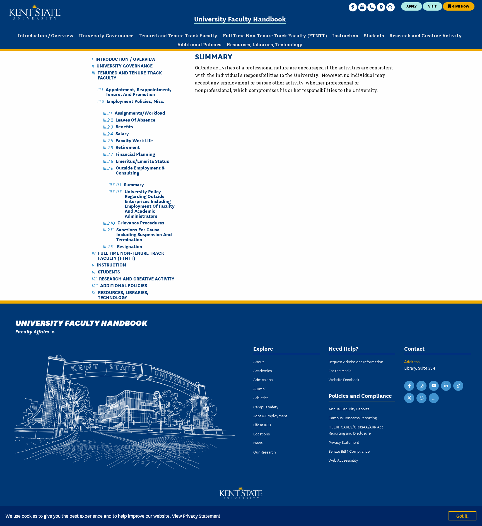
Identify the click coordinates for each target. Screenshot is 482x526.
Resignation (129, 246)
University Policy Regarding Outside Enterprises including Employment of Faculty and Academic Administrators (150, 203)
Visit (432, 6)
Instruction (111, 264)
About (258, 361)
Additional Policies (123, 285)
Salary (122, 133)
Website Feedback (344, 379)
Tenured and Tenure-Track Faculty (130, 75)
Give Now (460, 6)
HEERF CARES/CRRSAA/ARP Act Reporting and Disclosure (356, 430)
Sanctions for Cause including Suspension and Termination (144, 234)
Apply (411, 6)
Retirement (127, 147)
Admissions (263, 379)
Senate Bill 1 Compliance (349, 451)
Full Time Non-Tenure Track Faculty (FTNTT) (131, 255)
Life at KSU (262, 424)
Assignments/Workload (140, 112)
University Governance (125, 65)
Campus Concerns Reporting (353, 418)
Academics (262, 370)
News (257, 443)
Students (109, 271)
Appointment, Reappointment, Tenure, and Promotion (138, 91)
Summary (134, 184)
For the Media (340, 370)
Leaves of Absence (135, 119)
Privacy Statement (344, 442)
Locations (261, 434)
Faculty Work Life (134, 140)
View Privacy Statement (196, 515)
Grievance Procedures (140, 222)
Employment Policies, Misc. (135, 100)
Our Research (264, 452)
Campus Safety (265, 407)
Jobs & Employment (270, 416)
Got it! (462, 515)
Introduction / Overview (125, 58)
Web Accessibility (343, 460)
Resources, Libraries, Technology (123, 294)
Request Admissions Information (356, 361)
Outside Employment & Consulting (140, 170)
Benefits (124, 126)
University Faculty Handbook (240, 18)
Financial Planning (135, 153)
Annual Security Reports (349, 409)
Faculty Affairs (32, 331)
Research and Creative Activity (136, 278)
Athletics (260, 397)
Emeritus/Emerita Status (142, 160)
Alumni (259, 389)
